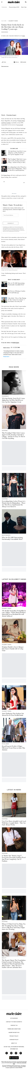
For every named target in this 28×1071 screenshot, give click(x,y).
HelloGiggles (15, 342)
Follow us (17, 62)
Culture (3, 20)
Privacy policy (14, 1036)
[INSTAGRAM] (15, 347)
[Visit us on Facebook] (16, 1053)
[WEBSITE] (17, 347)
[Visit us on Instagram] (11, 1053)
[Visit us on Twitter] (6, 1053)
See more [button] (14, 193)
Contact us (14, 1025)
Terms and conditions (14, 1028)
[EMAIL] (19, 347)
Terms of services (17, 226)
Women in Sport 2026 (14, 7)
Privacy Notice (19, 228)
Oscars (10, 130)
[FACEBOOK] (11, 347)
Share (5, 62)
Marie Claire (5, 35)
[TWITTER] (13, 347)
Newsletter (24, 62)
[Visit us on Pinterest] (21, 1053)
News (23, 35)
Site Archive (14, 1018)
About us (14, 1043)
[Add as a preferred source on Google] (14, 1057)
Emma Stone (7, 175)
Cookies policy (14, 1039)
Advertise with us (14, 1032)
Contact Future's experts (14, 1021)
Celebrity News (13, 20)
